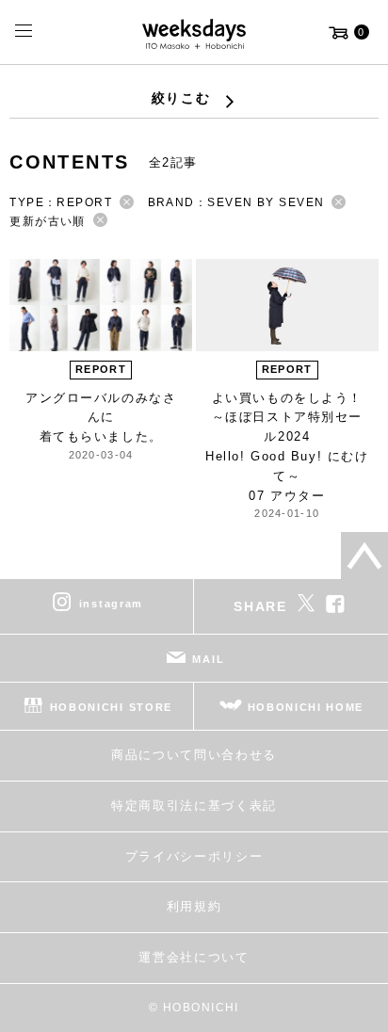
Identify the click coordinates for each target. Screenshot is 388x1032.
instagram (111, 603)
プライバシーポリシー (194, 856)
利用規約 (194, 906)
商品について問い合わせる (194, 755)
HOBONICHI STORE (111, 707)
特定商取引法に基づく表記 (194, 805)
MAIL (208, 659)
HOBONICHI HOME (306, 707)
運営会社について (193, 957)
